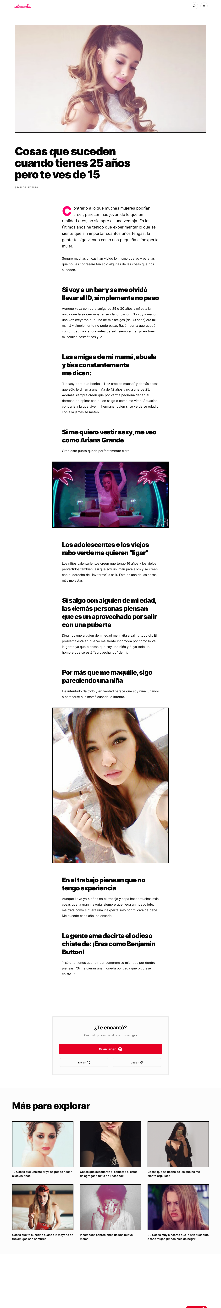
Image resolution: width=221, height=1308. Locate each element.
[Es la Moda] (22, 5)
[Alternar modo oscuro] (204, 5)
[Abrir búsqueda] (194, 5)
